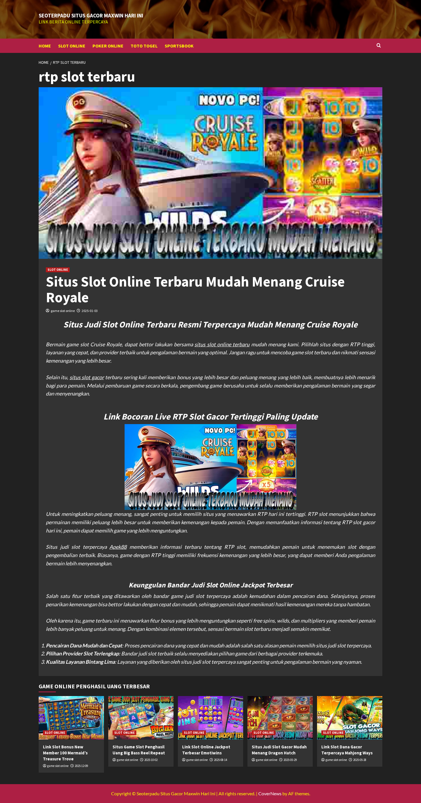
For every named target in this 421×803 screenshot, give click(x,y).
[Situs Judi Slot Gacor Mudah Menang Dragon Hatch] (280, 718)
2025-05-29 (290, 760)
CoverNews (270, 793)
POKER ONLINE (108, 46)
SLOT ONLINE (71, 46)
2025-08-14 (220, 760)
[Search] (378, 46)
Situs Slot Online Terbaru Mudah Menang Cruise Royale (195, 289)
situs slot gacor (87, 377)
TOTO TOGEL (144, 46)
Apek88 (118, 547)
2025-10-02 (151, 760)
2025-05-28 (359, 760)
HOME (45, 46)
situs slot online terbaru (221, 344)
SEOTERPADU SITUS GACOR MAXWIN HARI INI (91, 15)
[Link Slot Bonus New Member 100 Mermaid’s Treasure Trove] (71, 718)
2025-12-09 (81, 766)
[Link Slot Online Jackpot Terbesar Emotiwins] (210, 718)
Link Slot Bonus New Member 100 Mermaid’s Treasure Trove (65, 753)
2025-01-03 (90, 311)
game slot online (63, 311)
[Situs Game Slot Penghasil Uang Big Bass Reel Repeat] (141, 718)
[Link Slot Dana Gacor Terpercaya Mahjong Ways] (349, 718)
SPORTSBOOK (179, 46)
